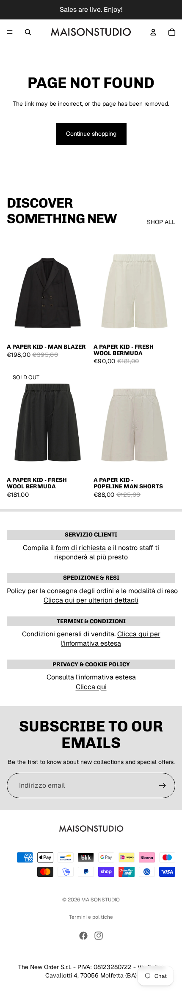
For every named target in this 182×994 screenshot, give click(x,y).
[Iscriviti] (162, 785)
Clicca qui (91, 686)
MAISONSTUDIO (100, 899)
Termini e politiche (91, 917)
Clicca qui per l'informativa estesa (110, 639)
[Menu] (9, 32)
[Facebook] (83, 936)
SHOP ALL (161, 222)
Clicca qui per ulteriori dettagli (91, 600)
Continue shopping (91, 133)
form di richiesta (80, 547)
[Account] (153, 32)
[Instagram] (99, 936)
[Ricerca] (28, 32)
